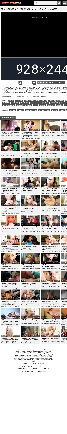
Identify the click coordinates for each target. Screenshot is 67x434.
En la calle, (39, 231)
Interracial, (28, 192)
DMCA (35, 369)
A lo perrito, (52, 135)
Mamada (12, 110)
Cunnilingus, (29, 156)
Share (51, 82)
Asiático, (46, 175)
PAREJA (19, 105)
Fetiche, (30, 175)
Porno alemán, (37, 268)
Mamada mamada (41, 100)
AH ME (11, 100)
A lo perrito (29, 110)
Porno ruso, (64, 213)
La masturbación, (19, 135)
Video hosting (38, 363)
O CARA (45, 103)
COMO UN (19, 100)
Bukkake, (51, 175)
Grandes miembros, (57, 306)
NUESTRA (51, 105)
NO (25, 105)
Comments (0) (59, 82)
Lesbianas (54, 110)
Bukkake (41, 110)
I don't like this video (34, 83)
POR (29, 105)
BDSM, (50, 210)
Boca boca (60, 100)
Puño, (16, 251)
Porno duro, (58, 156)
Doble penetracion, (34, 323)
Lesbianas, (52, 156)
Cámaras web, (4, 175)
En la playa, (16, 268)
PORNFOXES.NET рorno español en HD (37, 371)
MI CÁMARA (24, 103)
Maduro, (11, 175)
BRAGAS (42, 105)
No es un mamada (35, 103)
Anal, (32, 138)
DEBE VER (15, 103)
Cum (47, 110)
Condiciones (22, 369)
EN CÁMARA (55, 103)
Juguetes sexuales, (36, 192)
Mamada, (3, 135)
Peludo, (15, 175)
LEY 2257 (47, 369)
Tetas (31, 211)
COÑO (36, 105)
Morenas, (23, 156)
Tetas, (27, 231)
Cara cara (52, 100)
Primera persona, (10, 135)
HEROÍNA (59, 105)
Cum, (18, 155)
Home (25, 363)
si (65, 105)
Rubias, (63, 193)
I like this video (20, 83)
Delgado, (56, 251)
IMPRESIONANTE (8, 105)
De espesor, (9, 233)
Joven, (47, 135)
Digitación (20, 110)
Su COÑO (6, 103)
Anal (35, 110)
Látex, (17, 233)
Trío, (22, 250)
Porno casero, (24, 175)
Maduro (62, 110)
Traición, (28, 138)
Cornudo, (34, 231)
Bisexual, (36, 138)
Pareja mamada (29, 100)
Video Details (42, 82)
